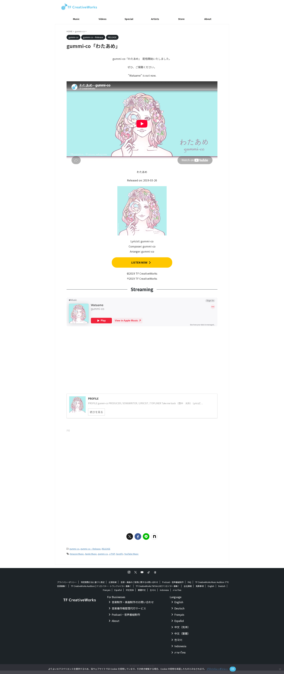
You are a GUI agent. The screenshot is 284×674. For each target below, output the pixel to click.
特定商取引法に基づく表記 (93, 582)
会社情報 (188, 586)
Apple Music (91, 553)
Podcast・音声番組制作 (173, 582)
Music (76, 19)
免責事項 (200, 586)
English (211, 586)
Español (118, 590)
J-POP (112, 553)
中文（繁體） (182, 633)
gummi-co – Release (91, 548)
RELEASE (106, 548)
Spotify (119, 553)
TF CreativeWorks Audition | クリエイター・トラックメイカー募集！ (101, 586)
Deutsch (221, 586)
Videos (102, 19)
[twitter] (129, 536)
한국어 (153, 590)
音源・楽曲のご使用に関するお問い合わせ (139, 582)
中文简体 (130, 590)
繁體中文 (142, 590)
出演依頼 (113, 582)
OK (232, 669)
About (207, 19)
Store (181, 19)
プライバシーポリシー (67, 582)
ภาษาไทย (177, 590)
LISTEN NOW (139, 262)
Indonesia (164, 590)
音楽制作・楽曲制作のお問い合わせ (133, 602)
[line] (146, 536)
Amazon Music (77, 553)
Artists (155, 19)
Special (129, 19)
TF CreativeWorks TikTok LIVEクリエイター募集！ (158, 586)
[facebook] (138, 536)
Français (106, 590)
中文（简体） (182, 627)
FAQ (189, 582)
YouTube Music (131, 553)
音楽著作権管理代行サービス (129, 608)
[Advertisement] (142, 456)
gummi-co (74, 548)
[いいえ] (280, 669)
